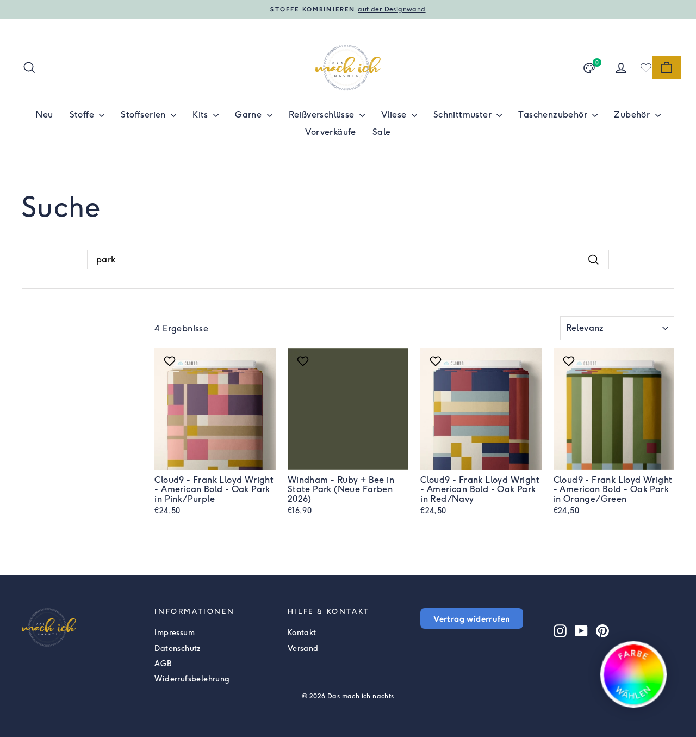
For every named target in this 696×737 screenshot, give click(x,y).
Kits (201, 114)
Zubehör (633, 114)
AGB (162, 663)
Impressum (174, 632)
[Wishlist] (645, 67)
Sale (381, 132)
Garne (249, 114)
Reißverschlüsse (323, 114)
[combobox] (348, 259)
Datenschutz (177, 648)
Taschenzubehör (553, 114)
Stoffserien (144, 114)
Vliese (395, 114)
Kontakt (302, 632)
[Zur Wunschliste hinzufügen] (171, 361)
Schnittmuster (463, 114)
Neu (44, 114)
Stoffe (83, 114)
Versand (303, 648)
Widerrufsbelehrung (191, 679)
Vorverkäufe (330, 132)
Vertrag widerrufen (471, 618)
